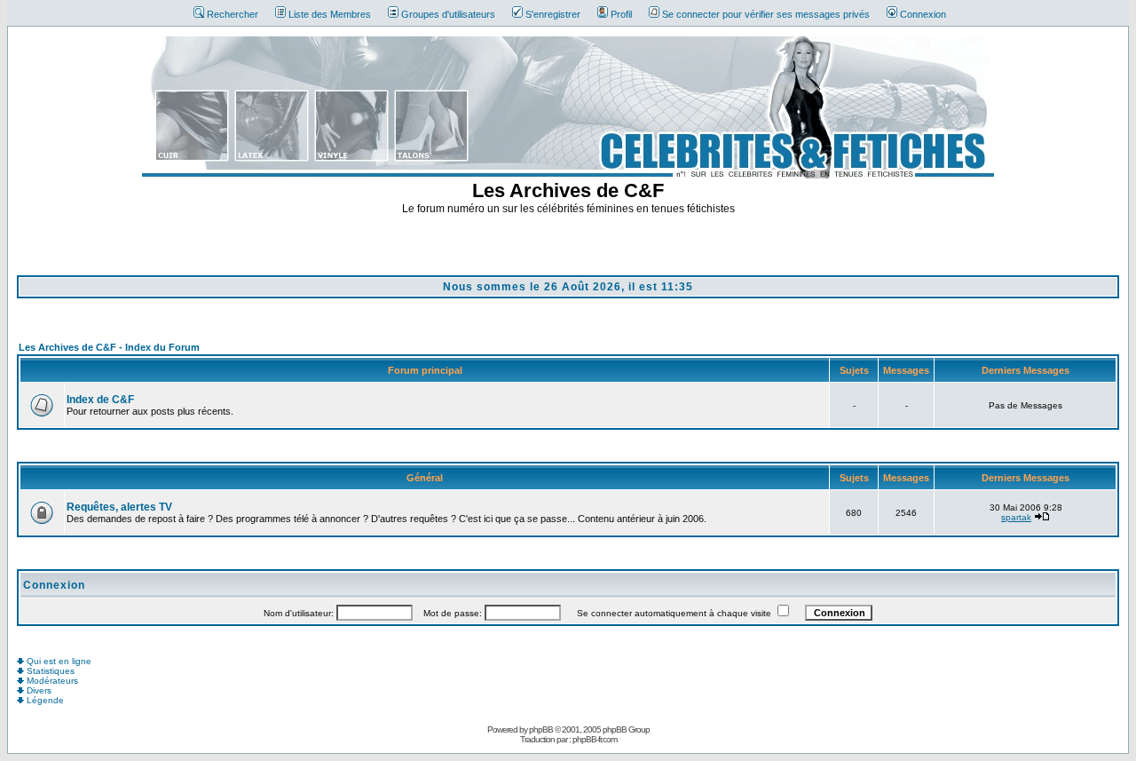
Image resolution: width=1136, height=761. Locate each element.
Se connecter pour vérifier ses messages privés (766, 14)
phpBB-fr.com (594, 739)
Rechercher (232, 14)
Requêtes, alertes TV (119, 507)
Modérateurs (51, 681)
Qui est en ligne (57, 661)
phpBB (541, 729)
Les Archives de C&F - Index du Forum (109, 347)
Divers (37, 690)
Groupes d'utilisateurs (448, 14)
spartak (1016, 517)
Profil (621, 14)
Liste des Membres (329, 14)
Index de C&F (100, 399)
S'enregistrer (552, 14)
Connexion (923, 14)
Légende (44, 700)
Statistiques (49, 671)
